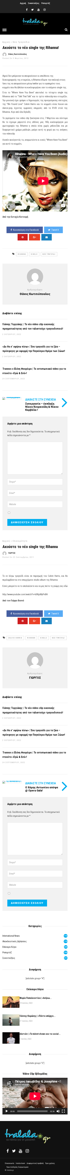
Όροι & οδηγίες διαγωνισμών (17, 1167)
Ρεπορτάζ (45, 3)
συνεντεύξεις (8, 958)
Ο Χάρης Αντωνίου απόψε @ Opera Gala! (41, 789)
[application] (35, 1096)
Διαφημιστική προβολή (35, 1163)
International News (11, 936)
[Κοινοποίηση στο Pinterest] (23, 237)
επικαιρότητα (20, 541)
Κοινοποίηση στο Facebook (26, 230)
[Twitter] (14, 1150)
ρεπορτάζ (7, 952)
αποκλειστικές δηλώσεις (14, 941)
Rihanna (22, 254)
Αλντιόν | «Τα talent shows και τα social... (40, 1034)
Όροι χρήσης (50, 1163)
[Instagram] (44, 10)
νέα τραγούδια (21, 42)
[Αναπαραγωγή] (6, 1111)
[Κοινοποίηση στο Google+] (34, 237)
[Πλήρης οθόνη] (63, 1111)
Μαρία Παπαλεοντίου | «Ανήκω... (36, 998)
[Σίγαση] (58, 1111)
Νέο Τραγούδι (49, 254)
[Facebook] (8, 1150)
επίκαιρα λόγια (9, 947)
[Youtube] (38, 10)
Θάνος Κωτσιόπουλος (17, 54)
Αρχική (23, 3)
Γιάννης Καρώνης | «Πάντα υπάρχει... (38, 1016)
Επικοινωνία (9, 1163)
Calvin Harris (15, 638)
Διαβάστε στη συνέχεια (40, 783)
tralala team (20, 1163)
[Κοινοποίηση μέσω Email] (46, 237)
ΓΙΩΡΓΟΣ (11, 553)
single (34, 254)
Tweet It (55, 230)
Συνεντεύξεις (33, 3)
